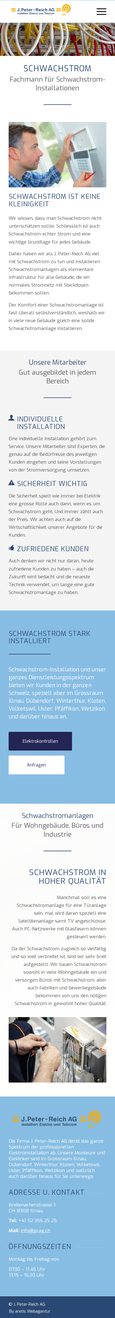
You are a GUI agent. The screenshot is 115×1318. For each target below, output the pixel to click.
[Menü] (98, 11)
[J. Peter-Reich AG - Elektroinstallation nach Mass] (48, 11)
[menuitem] (98, 11)
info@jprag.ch (35, 1230)
